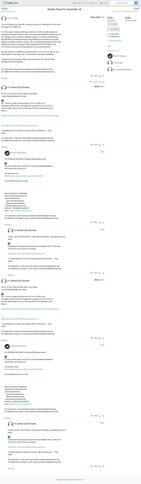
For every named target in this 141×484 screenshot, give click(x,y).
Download (114, 29)
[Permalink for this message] (103, 76)
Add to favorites (115, 41)
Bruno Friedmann (18, 152)
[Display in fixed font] (99, 76)
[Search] (136, 3)
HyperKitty (69, 479)
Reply (5, 78)
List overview (112, 24)
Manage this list (80, 3)
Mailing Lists (12, 3)
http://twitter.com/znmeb (9, 126)
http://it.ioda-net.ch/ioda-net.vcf (21, 211)
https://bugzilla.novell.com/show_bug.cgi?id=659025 (24, 176)
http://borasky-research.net (28, 126)
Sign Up (105, 3)
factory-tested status (8, 11)
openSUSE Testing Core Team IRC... (126, 11)
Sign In (94, 3)
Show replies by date (96, 82)
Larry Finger (12, 18)
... (2, 100)
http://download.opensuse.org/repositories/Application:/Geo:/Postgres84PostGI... (30, 116)
